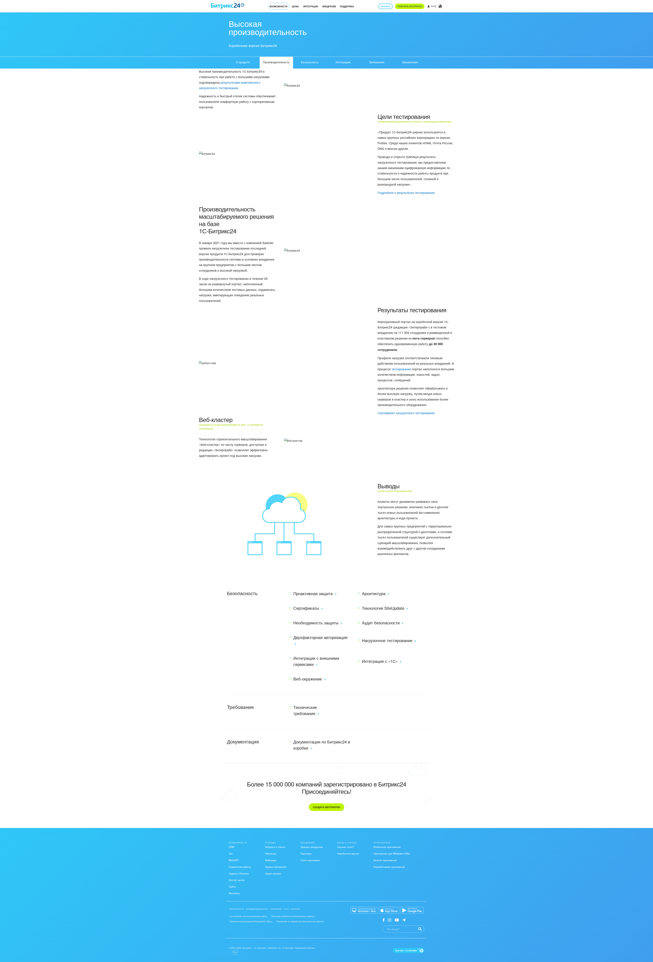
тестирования (401, 369)
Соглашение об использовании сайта (248, 916)
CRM (231, 847)
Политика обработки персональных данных (293, 916)
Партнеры (306, 853)
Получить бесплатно (409, 6)
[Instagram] (389, 920)
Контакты (295, 909)
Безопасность (310, 62)
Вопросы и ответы (275, 847)
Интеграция (343, 62)
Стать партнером (310, 860)
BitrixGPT (234, 860)
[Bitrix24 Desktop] (364, 910)
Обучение (270, 853)
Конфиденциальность (257, 909)
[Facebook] (383, 920)
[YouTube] (397, 920)
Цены (295, 6)
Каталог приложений (385, 860)
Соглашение (276, 909)
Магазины (234, 893)
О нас (286, 909)
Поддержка (347, 6)
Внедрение (329, 6)
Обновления (410, 62)
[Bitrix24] (227, 6)
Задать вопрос (273, 873)
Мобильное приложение (387, 847)
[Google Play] (412, 910)
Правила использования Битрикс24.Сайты (251, 921)
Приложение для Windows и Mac (391, 853)
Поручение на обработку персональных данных (300, 921)
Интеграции (310, 6)
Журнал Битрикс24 (275, 866)
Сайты (232, 886)
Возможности (278, 6)
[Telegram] (403, 920)
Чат (231, 853)
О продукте (243, 62)
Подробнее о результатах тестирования (406, 192)
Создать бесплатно (326, 807)
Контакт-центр (237, 880)
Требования (376, 62)
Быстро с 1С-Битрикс (406, 950)
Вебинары (271, 860)
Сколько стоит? (345, 847)
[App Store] (389, 910)
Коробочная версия (348, 853)
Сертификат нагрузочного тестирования (406, 413)
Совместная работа (240, 866)
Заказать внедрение (311, 847)
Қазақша (385, 6)
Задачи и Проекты (239, 873)
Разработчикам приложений (389, 866)
